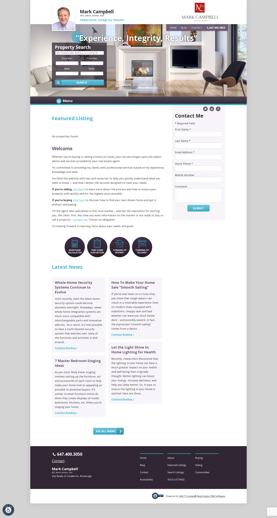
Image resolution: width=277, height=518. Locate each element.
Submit (198, 208)
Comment (181, 186)
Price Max (92, 58)
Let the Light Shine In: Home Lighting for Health (133, 349)
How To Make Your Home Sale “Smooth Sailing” (133, 285)
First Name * (183, 129)
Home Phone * (184, 163)
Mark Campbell (97, 11)
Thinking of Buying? (120, 251)
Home (173, 27)
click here (78, 189)
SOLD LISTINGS (176, 479)
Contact (196, 27)
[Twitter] (205, 109)
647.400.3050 (217, 27)
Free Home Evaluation (97, 251)
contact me (80, 219)
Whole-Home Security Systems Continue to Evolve (73, 287)
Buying (199, 457)
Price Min (67, 58)
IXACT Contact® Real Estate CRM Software (202, 496)
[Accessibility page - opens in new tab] (159, 497)
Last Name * (182, 141)
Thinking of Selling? (142, 251)
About (170, 457)
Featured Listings (176, 465)
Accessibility (146, 479)
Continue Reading (65, 348)
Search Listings (175, 472)
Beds (67, 68)
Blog (184, 27)
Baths (92, 68)
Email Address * (184, 152)
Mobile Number (184, 175)
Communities (202, 472)
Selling (198, 465)
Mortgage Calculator (75, 251)
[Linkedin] (211, 109)
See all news (105, 431)
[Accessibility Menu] (8, 510)
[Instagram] (218, 109)
